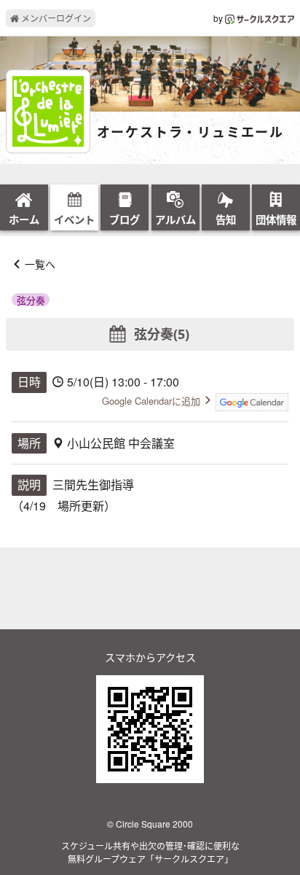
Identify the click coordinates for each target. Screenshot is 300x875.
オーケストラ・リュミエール (190, 133)
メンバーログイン (55, 18)
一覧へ (40, 264)
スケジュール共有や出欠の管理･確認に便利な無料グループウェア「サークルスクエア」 (150, 852)
